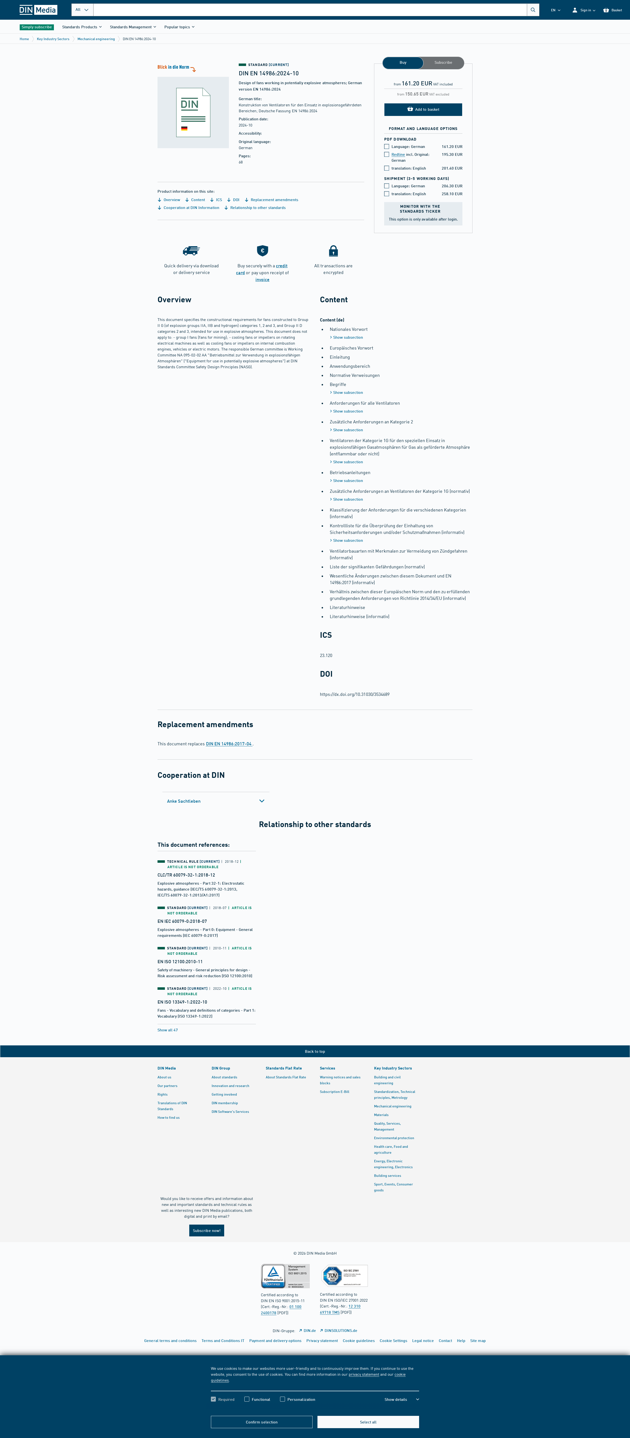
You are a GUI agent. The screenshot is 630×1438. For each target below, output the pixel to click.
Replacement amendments (274, 199)
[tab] (215, 801)
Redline (398, 154)
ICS (218, 199)
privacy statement (364, 1374)
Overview (171, 199)
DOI (235, 199)
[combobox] (316, 10)
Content (197, 199)
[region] (315, 1388)
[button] (583, 10)
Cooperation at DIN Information (191, 207)
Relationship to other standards (257, 207)
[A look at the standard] (193, 106)
